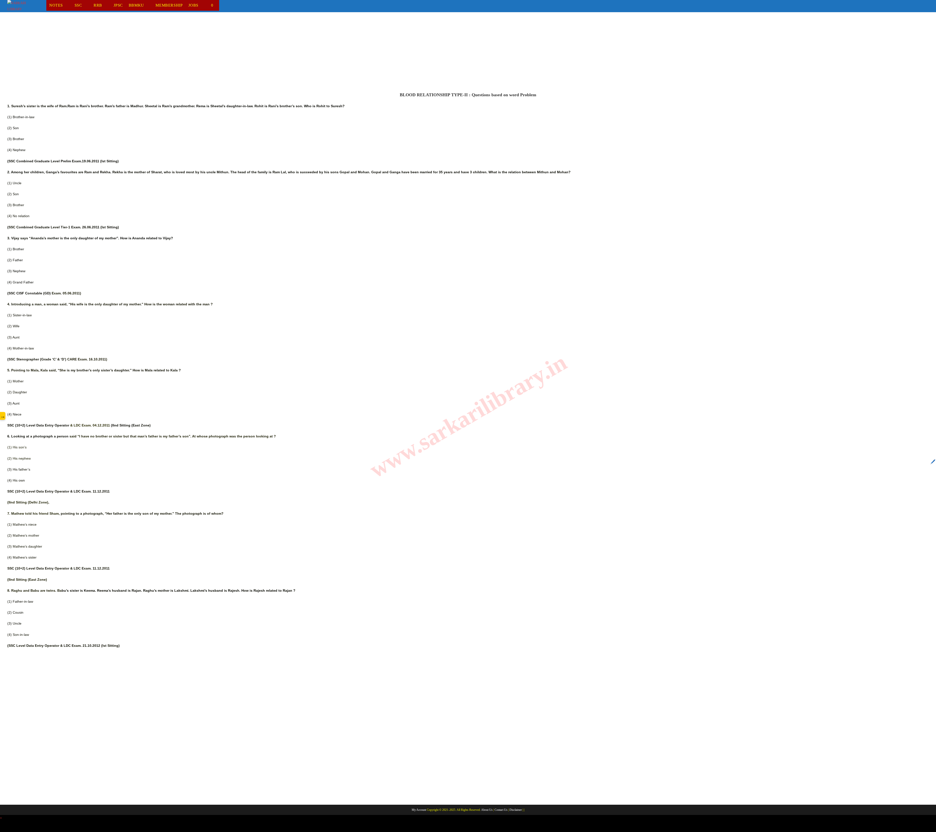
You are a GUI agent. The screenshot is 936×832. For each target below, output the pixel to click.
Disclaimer (515, 810)
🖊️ (933, 461)
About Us (487, 810)
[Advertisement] (153, 56)
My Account (419, 810)
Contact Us (501, 810)
